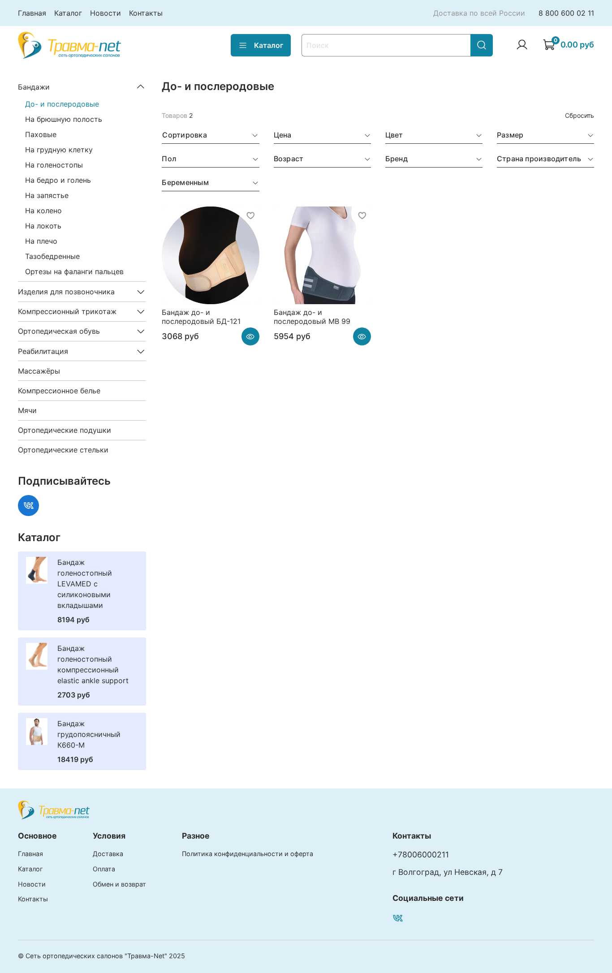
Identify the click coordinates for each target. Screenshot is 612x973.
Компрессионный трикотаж (67, 311)
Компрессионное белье (59, 390)
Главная (32, 13)
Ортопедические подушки (64, 430)
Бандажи (34, 86)
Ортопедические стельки (63, 449)
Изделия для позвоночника (66, 291)
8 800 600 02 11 (566, 13)
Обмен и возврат (119, 884)
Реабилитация (43, 351)
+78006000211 (420, 854)
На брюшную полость (63, 119)
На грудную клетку (59, 149)
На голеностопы (54, 164)
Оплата (104, 869)
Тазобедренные (52, 256)
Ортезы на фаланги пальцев (74, 271)
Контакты (146, 13)
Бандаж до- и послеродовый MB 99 (312, 317)
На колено (43, 210)
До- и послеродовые (62, 103)
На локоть (43, 225)
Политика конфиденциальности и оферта (247, 853)
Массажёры (39, 370)
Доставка (108, 853)
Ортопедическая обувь (59, 331)
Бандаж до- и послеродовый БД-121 (201, 317)
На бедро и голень (58, 180)
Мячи (27, 410)
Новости (105, 13)
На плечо (41, 241)
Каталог (68, 13)
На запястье (47, 195)
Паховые (40, 134)
